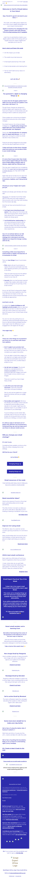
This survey (5, 197)
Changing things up (15, 464)
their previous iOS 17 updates (18, 32)
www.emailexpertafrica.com (17, 873)
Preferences (11, 876)
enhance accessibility (10, 370)
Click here (25, 1)
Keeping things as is (15, 471)
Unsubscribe (18, 876)
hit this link (19, 853)
